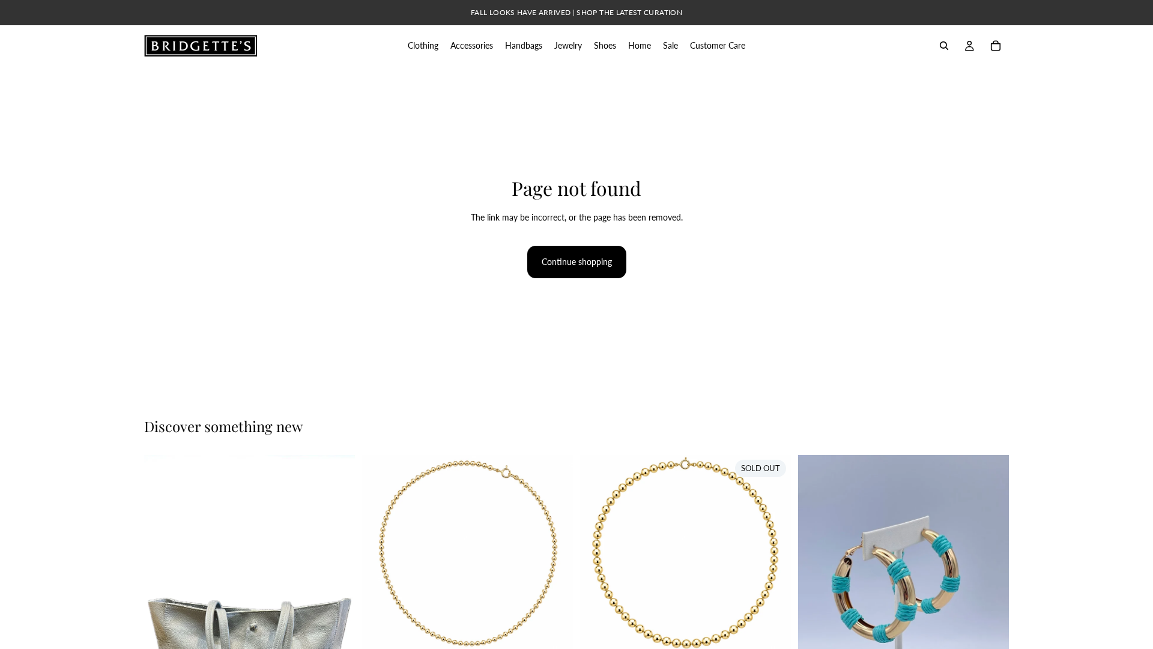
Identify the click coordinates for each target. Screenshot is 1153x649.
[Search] (944, 45)
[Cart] (995, 45)
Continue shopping (577, 262)
